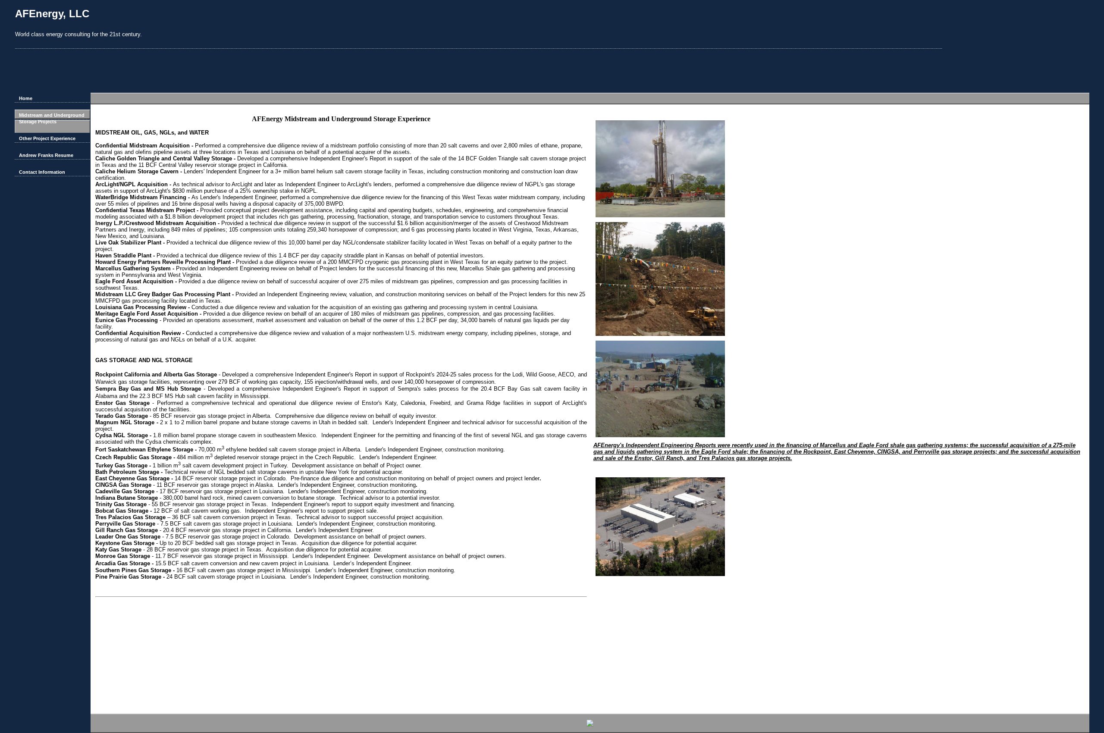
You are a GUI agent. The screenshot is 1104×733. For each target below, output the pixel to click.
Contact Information (42, 172)
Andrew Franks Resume (46, 155)
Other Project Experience (47, 138)
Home (25, 98)
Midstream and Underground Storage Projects (52, 118)
